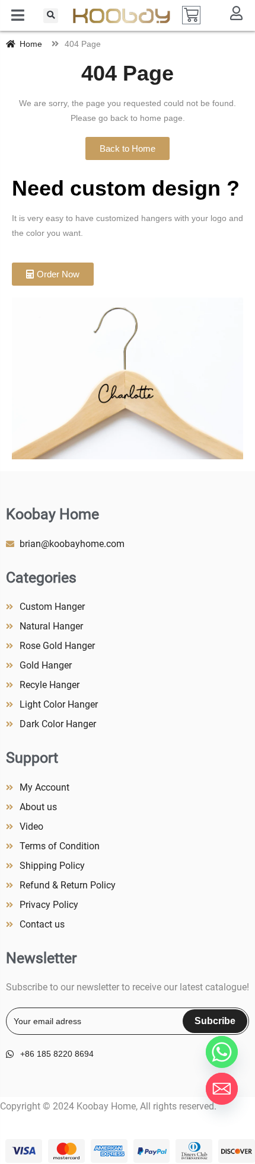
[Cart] (191, 15)
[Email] (222, 1089)
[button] (50, 15)
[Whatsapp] (222, 1052)
